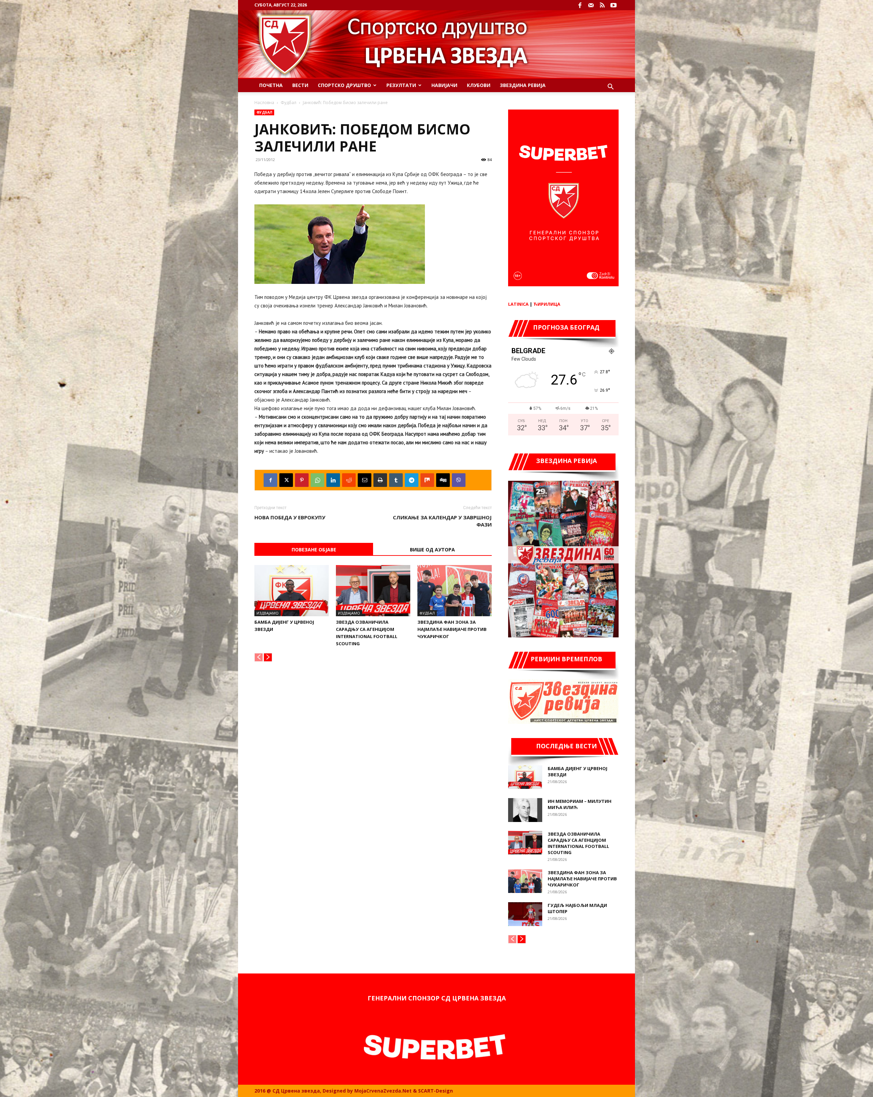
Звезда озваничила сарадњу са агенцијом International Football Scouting (578, 843)
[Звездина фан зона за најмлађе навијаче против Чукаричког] (454, 590)
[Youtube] (613, 5)
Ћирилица (546, 304)
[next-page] (268, 657)
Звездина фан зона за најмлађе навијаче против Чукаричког (452, 629)
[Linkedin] (333, 480)
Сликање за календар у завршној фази (442, 521)
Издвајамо (267, 613)
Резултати (401, 85)
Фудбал (288, 102)
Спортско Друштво (344, 85)
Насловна (264, 102)
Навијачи (444, 85)
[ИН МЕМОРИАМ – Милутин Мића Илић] (525, 810)
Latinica (518, 304)
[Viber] (458, 480)
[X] (286, 480)
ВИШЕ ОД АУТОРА (432, 549)
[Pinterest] (302, 480)
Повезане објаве (314, 549)
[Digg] (443, 480)
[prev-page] (258, 657)
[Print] (380, 480)
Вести (300, 85)
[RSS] (602, 5)
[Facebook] (580, 5)
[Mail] (591, 5)
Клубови (478, 85)
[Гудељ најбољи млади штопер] (525, 914)
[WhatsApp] (317, 480)
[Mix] (427, 480)
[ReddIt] (349, 480)
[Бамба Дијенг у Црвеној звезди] (291, 590)
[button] (610, 87)
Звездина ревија (523, 85)
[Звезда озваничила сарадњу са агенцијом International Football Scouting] (373, 590)
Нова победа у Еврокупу (289, 517)
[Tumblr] (396, 480)
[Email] (364, 480)
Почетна (271, 85)
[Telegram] (411, 480)
